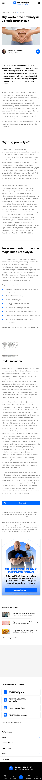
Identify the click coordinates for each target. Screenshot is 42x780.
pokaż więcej (21, 520)
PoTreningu (5, 12)
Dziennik (5, 778)
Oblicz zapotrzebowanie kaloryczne (17, 700)
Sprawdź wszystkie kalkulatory (11, 722)
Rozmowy (29, 778)
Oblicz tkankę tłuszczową (18, 715)
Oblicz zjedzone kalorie (17, 708)
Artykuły (13, 12)
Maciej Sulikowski (15, 51)
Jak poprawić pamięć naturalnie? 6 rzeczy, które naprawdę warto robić (25, 622)
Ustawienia (37, 778)
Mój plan (13, 778)
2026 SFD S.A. (27, 767)
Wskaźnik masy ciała (16, 692)
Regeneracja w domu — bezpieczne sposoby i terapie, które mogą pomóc (23, 614)
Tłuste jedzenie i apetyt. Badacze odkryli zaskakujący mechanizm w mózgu (24, 631)
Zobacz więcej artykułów (10, 638)
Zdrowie (21, 12)
